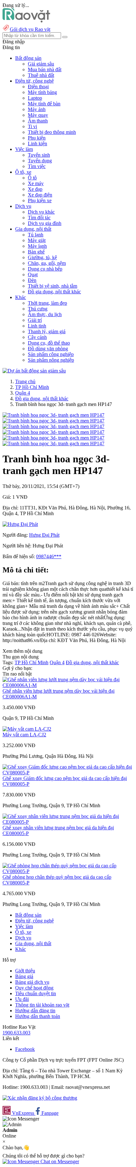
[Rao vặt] (26, 20)
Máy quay (38, 115)
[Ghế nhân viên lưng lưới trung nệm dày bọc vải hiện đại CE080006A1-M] (68, 685)
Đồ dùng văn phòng (48, 348)
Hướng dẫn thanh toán (37, 1016)
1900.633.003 (16, 1032)
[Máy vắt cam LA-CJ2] (27, 729)
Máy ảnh (37, 109)
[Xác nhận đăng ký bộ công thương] (40, 1098)
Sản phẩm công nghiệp (51, 354)
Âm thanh (38, 120)
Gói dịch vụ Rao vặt (30, 29)
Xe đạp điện (40, 194)
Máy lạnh (37, 246)
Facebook (25, 1049)
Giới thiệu (25, 970)
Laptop (35, 98)
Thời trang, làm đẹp (47, 303)
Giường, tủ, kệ (42, 257)
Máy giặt (37, 240)
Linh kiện (37, 143)
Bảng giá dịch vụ (32, 982)
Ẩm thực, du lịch (45, 314)
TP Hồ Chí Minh (32, 387)
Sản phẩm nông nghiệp (51, 360)
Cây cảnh (37, 337)
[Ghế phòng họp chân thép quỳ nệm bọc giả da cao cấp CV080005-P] (68, 871)
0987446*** (48, 556)
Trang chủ (25, 381)
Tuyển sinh (39, 155)
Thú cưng (37, 308)
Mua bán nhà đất (44, 69)
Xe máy (36, 183)
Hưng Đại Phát (44, 535)
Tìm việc (37, 166)
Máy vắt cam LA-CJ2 (24, 734)
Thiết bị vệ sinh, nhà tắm (52, 286)
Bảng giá (24, 976)
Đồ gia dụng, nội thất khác (54, 291)
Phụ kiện (37, 137)
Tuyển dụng (40, 160)
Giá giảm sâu (41, 63)
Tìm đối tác (39, 217)
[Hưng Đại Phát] (20, 524)
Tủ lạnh (35, 234)
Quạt (33, 274)
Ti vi (32, 126)
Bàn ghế (36, 251)
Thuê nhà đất (41, 75)
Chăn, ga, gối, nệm (47, 263)
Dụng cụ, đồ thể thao (49, 343)
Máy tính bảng (42, 92)
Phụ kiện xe (40, 200)
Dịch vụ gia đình (44, 223)
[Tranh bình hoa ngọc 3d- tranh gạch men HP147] (53, 415)
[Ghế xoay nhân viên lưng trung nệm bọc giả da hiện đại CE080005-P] (68, 822)
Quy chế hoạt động (34, 987)
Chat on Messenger (59, 1161)
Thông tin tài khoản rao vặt (42, 1005)
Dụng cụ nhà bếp (45, 268)
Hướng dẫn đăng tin (35, 1010)
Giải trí (35, 320)
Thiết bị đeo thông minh (52, 132)
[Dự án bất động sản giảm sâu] (34, 370)
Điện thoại (38, 86)
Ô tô (32, 177)
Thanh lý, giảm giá (46, 331)
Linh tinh (37, 325)
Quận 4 (22, 393)
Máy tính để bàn (44, 103)
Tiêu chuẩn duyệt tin (35, 993)
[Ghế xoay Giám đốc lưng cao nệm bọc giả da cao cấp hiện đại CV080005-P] (68, 772)
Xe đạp (35, 189)
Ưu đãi (22, 999)
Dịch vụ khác (41, 212)
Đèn (32, 280)
